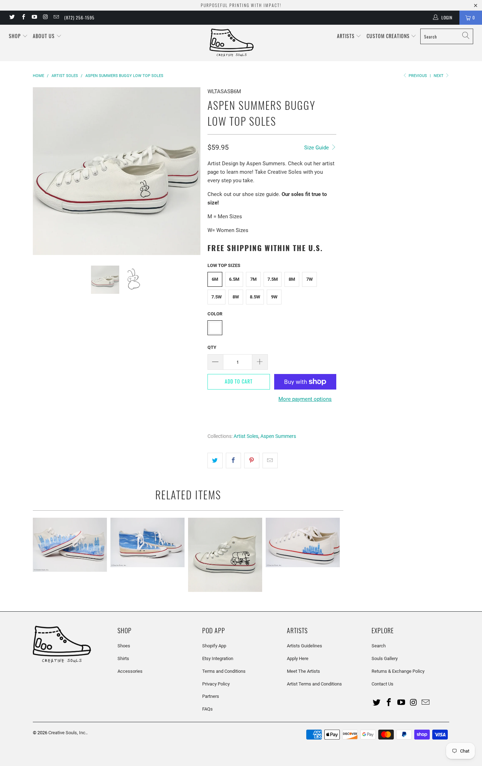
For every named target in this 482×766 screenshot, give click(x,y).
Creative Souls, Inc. (67, 732)
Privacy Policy (216, 684)
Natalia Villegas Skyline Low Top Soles (303, 542)
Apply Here (297, 658)
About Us (44, 36)
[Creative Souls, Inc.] (245, 43)
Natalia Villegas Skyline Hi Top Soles (70, 545)
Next (439, 75)
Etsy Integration (217, 658)
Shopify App (214, 645)
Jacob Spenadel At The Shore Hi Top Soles (147, 542)
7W (309, 279)
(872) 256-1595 (79, 17)
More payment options (305, 399)
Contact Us (382, 684)
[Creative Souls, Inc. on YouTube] (34, 17)
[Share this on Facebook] (233, 460)
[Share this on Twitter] (215, 460)
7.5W (216, 296)
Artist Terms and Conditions (314, 684)
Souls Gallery (385, 658)
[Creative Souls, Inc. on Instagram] (45, 17)
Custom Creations (389, 36)
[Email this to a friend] (270, 460)
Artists (346, 36)
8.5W (255, 296)
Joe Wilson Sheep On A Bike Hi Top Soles (225, 555)
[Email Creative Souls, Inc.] (56, 17)
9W (274, 296)
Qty (211, 347)
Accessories (130, 671)
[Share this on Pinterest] (251, 460)
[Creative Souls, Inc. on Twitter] (12, 17)
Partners (210, 696)
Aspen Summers (278, 436)
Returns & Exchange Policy (398, 671)
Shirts (123, 658)
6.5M (234, 279)
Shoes (124, 645)
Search (379, 645)
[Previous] (41, 171)
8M (292, 279)
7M (253, 279)
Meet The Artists (303, 671)
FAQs (207, 709)
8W (236, 296)
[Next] (191, 171)
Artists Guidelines (304, 645)
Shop (15, 36)
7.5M (272, 279)
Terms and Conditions (224, 671)
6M (215, 279)
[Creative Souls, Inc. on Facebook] (23, 17)
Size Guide (317, 147)
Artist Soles (246, 436)
